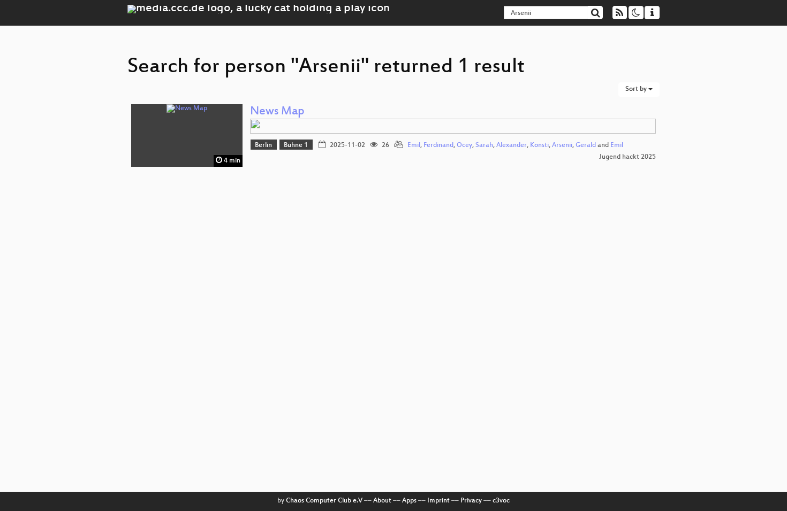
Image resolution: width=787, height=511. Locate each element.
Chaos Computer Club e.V (324, 501)
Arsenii (562, 145)
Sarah (484, 145)
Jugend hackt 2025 (627, 157)
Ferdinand (438, 145)
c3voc (501, 501)
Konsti (539, 145)
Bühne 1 (296, 145)
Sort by (636, 89)
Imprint (438, 501)
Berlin (263, 145)
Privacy (471, 501)
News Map (277, 112)
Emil (413, 145)
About (382, 501)
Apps (409, 501)
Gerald (586, 145)
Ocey (464, 145)
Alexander (511, 145)
